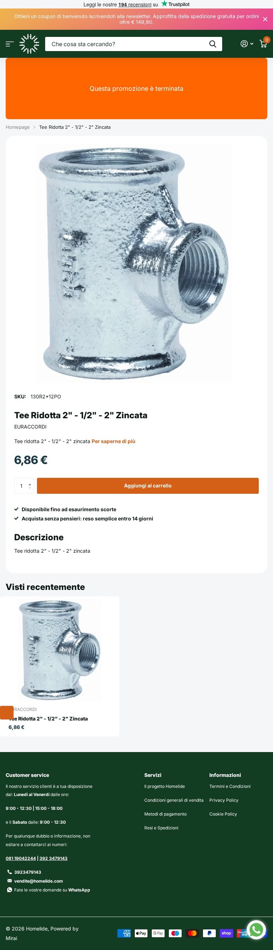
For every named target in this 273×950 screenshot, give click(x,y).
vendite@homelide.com (38, 881)
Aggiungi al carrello (148, 485)
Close (265, 19)
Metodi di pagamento (165, 814)
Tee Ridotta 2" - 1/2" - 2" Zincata (48, 719)
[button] (31, 480)
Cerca (213, 44)
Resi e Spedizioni (161, 827)
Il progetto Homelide (164, 786)
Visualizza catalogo (10, 44)
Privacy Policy (224, 800)
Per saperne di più (113, 441)
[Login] (246, 44)
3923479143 (27, 872)
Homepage (18, 127)
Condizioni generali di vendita (174, 800)
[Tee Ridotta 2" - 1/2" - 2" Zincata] (60, 650)
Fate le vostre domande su (52, 890)
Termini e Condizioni (230, 786)
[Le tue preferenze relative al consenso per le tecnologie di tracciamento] (7, 712)
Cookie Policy (223, 814)
